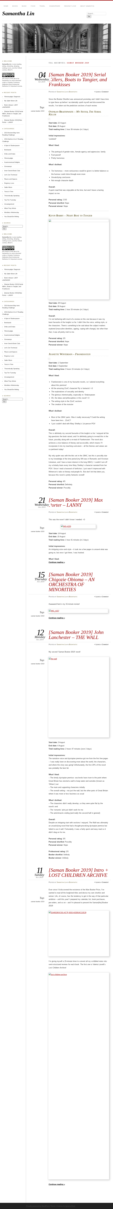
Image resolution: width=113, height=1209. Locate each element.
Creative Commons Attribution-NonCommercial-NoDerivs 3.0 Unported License (12, 84)
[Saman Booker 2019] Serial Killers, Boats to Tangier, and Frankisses (78, 79)
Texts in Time (8, 191)
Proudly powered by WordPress (38, 1206)
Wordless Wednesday (11, 212)
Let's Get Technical (10, 175)
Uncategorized (9, 204)
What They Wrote (10, 208)
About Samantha (87, 6)
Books (15, 6)
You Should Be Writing (11, 216)
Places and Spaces (10, 179)
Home (6, 6)
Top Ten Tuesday (10, 200)
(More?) (10, 70)
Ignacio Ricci (70, 1206)
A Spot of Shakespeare (12, 145)
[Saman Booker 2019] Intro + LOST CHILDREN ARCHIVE (78, 872)
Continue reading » (57, 562)
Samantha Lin (18, 13)
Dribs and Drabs (9, 154)
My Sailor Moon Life (10, 101)
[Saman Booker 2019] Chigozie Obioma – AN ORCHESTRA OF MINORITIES (72, 582)
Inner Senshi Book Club (12, 170)
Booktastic (73, 92)
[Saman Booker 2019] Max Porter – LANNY (76, 502)
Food (33, 6)
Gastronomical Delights (12, 162)
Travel (42, 6)
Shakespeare (54, 6)
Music (24, 6)
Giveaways (8, 166)
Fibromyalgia (8, 158)
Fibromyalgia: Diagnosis (12, 96)
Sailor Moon (8, 187)
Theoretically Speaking (11, 195)
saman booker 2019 (37, 111)
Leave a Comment (102, 92)
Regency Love (70, 6)
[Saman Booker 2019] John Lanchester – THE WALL (76, 634)
